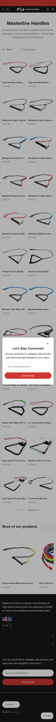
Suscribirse (28, 375)
